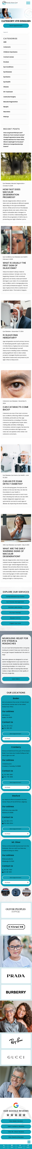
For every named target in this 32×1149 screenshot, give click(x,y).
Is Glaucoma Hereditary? (10, 336)
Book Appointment (16, 26)
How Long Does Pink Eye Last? (13, 133)
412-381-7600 (8, 870)
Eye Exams (6, 77)
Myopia (5, 107)
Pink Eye (6, 117)
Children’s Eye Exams (10, 52)
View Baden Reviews (16, 1121)
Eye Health (6, 82)
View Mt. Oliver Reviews (16, 1132)
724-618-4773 (8, 821)
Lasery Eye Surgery (9, 97)
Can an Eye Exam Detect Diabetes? (13, 482)
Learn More (16, 679)
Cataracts (6, 47)
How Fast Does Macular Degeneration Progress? (11, 193)
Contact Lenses (8, 57)
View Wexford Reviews (16, 1137)
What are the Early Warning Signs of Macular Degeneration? (14, 552)
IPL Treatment (8, 92)
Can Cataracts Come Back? (15, 408)
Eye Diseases (7, 72)
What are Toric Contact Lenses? (14, 135)
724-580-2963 (8, 774)
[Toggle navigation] (28, 3)
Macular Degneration (10, 102)
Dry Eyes (6, 62)
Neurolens (6, 112)
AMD (4, 42)
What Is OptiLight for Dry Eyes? (13, 142)
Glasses (6, 87)
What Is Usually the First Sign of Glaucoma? (14, 265)
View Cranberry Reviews (16, 1126)
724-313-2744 (8, 726)
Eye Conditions (8, 67)
